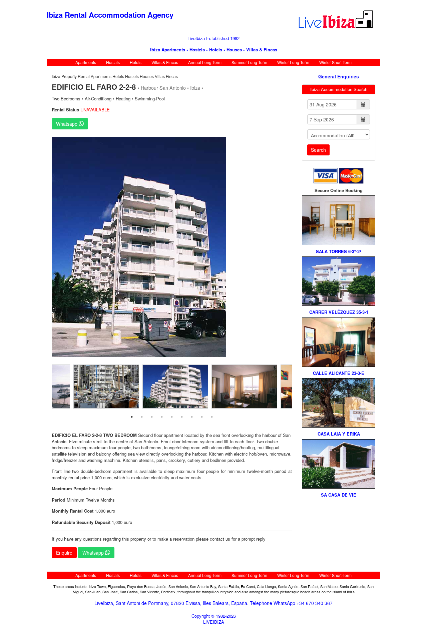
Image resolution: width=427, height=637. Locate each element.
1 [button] (131, 417)
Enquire (64, 552)
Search (318, 149)
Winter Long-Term (293, 62)
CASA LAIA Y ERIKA (339, 434)
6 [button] (181, 417)
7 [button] (191, 417)
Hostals (113, 62)
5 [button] (171, 417)
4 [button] (161, 417)
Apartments (85, 62)
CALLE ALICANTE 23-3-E (338, 373)
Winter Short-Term (335, 62)
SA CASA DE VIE (338, 495)
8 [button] (201, 417)
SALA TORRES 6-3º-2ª (338, 251)
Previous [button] (46, 245)
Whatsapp (67, 123)
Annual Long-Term (205, 62)
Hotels (135, 62)
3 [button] (151, 417)
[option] (172, 247)
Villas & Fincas (164, 62)
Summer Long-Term (249, 62)
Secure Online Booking (339, 190)
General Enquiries (338, 76)
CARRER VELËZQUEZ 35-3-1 (338, 312)
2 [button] (141, 417)
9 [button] (211, 417)
